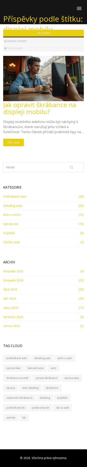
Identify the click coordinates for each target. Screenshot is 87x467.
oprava (10, 388)
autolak (10, 417)
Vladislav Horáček (17, 41)
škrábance (52, 388)
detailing (45, 398)
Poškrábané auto (15, 196)
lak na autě (62, 407)
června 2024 (11, 326)
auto (53, 368)
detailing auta (42, 358)
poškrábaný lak (15, 407)
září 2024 (9, 299)
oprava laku (13, 368)
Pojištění (9, 233)
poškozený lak (40, 407)
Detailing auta (12, 206)
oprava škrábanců (46, 378)
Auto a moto (12, 215)
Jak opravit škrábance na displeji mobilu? (39, 108)
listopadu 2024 (13, 280)
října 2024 (10, 289)
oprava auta (71, 378)
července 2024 (13, 317)
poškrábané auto (16, 358)
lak (24, 417)
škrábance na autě (17, 378)
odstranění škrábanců (19, 398)
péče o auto (65, 358)
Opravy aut (10, 224)
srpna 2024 (10, 308)
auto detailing (30, 388)
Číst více (13, 142)
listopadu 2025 (13, 271)
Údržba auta (11, 242)
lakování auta (36, 368)
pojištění (62, 398)
